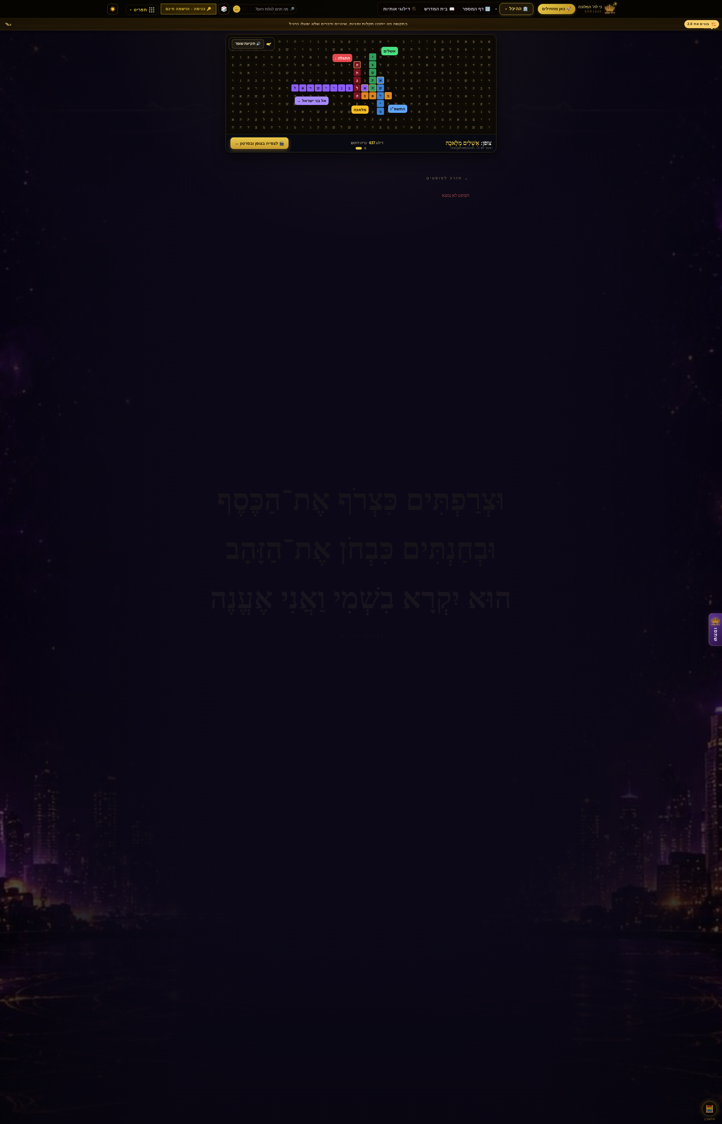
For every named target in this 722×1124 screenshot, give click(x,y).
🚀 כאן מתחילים (556, 9)
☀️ (113, 9)
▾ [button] (506, 9)
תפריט (138, 10)
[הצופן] (359, 148)
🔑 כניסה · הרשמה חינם (189, 9)
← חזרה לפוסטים (447, 178)
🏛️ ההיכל (516, 8)
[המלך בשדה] (365, 148)
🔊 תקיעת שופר (248, 43)
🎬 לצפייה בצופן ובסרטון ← (259, 143)
